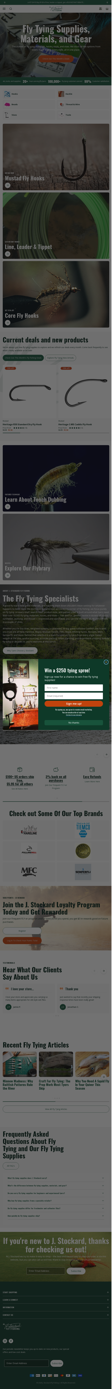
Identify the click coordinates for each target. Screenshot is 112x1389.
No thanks (72, 722)
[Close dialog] (105, 662)
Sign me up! (72, 703)
